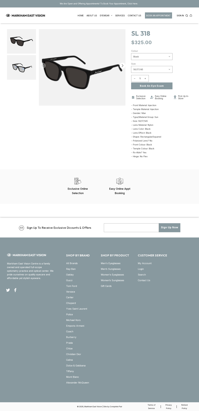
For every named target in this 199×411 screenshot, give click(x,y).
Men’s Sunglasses (111, 269)
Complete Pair (116, 406)
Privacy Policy (168, 406)
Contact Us (144, 280)
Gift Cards (106, 286)
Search (142, 274)
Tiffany (70, 371)
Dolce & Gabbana (76, 365)
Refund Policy (184, 406)
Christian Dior (73, 354)
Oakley (70, 274)
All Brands (72, 263)
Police (69, 314)
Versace (70, 291)
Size (133, 64)
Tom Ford (71, 286)
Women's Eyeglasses (112, 274)
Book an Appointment (158, 15)
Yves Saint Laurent (76, 308)
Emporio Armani (75, 325)
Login (141, 269)
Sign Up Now (169, 227)
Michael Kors (73, 320)
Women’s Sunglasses (112, 280)
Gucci (69, 280)
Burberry (71, 337)
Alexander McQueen (77, 382)
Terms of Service (151, 406)
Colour (134, 51)
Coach (69, 331)
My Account (145, 263)
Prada (69, 343)
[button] (186, 15)
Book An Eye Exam (152, 85)
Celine (69, 360)
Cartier (70, 297)
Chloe (69, 348)
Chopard (71, 303)
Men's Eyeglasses (110, 263)
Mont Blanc (72, 377)
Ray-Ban (71, 269)
